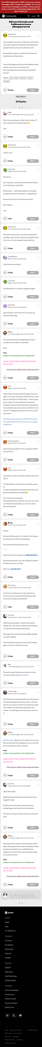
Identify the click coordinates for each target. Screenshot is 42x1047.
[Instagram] (7, 1015)
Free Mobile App (11, 976)
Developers (9, 945)
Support (8, 967)
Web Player (9, 972)
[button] (38, 35)
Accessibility (15, 1036)
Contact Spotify (10, 980)
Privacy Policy (8, 1033)
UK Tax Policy (20, 1040)
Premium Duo (10, 994)
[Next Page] (26, 108)
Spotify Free (9, 1007)
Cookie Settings (17, 1033)
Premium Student (11, 1003)
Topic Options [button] (20, 97)
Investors (8, 953)
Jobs (6, 926)
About (7, 922)
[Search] (28, 16)
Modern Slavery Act (10, 1040)
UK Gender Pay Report (11, 1043)
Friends (30, 78)
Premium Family (10, 999)
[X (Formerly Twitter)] (13, 1015)
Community (11, 16)
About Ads (7, 1036)
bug (11, 78)
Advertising (9, 949)
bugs (16, 78)
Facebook (23, 78)
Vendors (8, 958)
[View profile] (5, 35)
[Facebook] (20, 1015)
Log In (34, 16)
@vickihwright (8, 740)
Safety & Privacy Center (15, 1030)
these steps (26, 9)
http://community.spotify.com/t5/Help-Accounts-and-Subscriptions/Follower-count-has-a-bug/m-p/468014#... (20, 422)
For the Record (10, 931)
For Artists (8, 940)
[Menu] (38, 16)
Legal (6, 1030)
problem (6, 81)
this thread (24, 675)
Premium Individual (11, 990)
